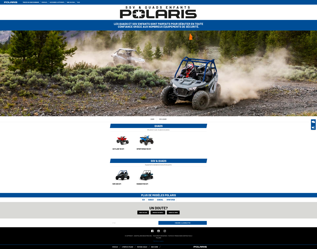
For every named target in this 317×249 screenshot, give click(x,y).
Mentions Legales (158, 241)
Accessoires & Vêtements (57, 2)
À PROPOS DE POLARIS (127, 247)
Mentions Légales (142, 247)
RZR (143, 199)
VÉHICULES (115, 247)
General (160, 199)
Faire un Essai (71, 2)
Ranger (151, 199)
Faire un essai (143, 212)
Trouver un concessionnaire (31, 2)
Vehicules (44, 2)
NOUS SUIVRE (154, 247)
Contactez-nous (173, 212)
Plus (78, 2)
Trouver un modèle (157, 212)
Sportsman (171, 199)
